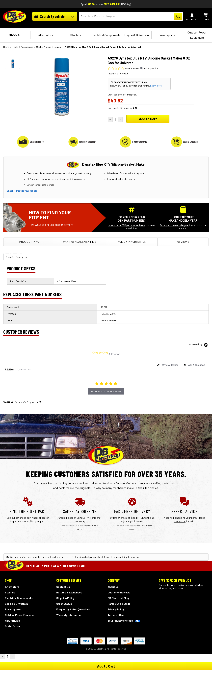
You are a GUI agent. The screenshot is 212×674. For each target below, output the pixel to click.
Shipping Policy (65, 598)
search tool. (132, 228)
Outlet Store (12, 626)
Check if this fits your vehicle (22, 190)
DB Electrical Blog (118, 598)
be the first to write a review (106, 391)
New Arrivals (12, 620)
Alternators (45, 35)
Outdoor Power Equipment (197, 35)
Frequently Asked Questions (73, 609)
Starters (75, 35)
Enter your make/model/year (174, 225)
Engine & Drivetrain (136, 35)
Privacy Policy (116, 609)
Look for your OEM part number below (126, 225)
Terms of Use (116, 614)
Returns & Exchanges (69, 592)
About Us (113, 586)
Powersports (167, 35)
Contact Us (63, 586)
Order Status (64, 603)
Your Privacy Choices (120, 620)
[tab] (167, 365)
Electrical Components (106, 35)
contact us (180, 521)
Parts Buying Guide (119, 603)
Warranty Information (69, 614)
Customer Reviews (119, 592)
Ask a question (151, 68)
